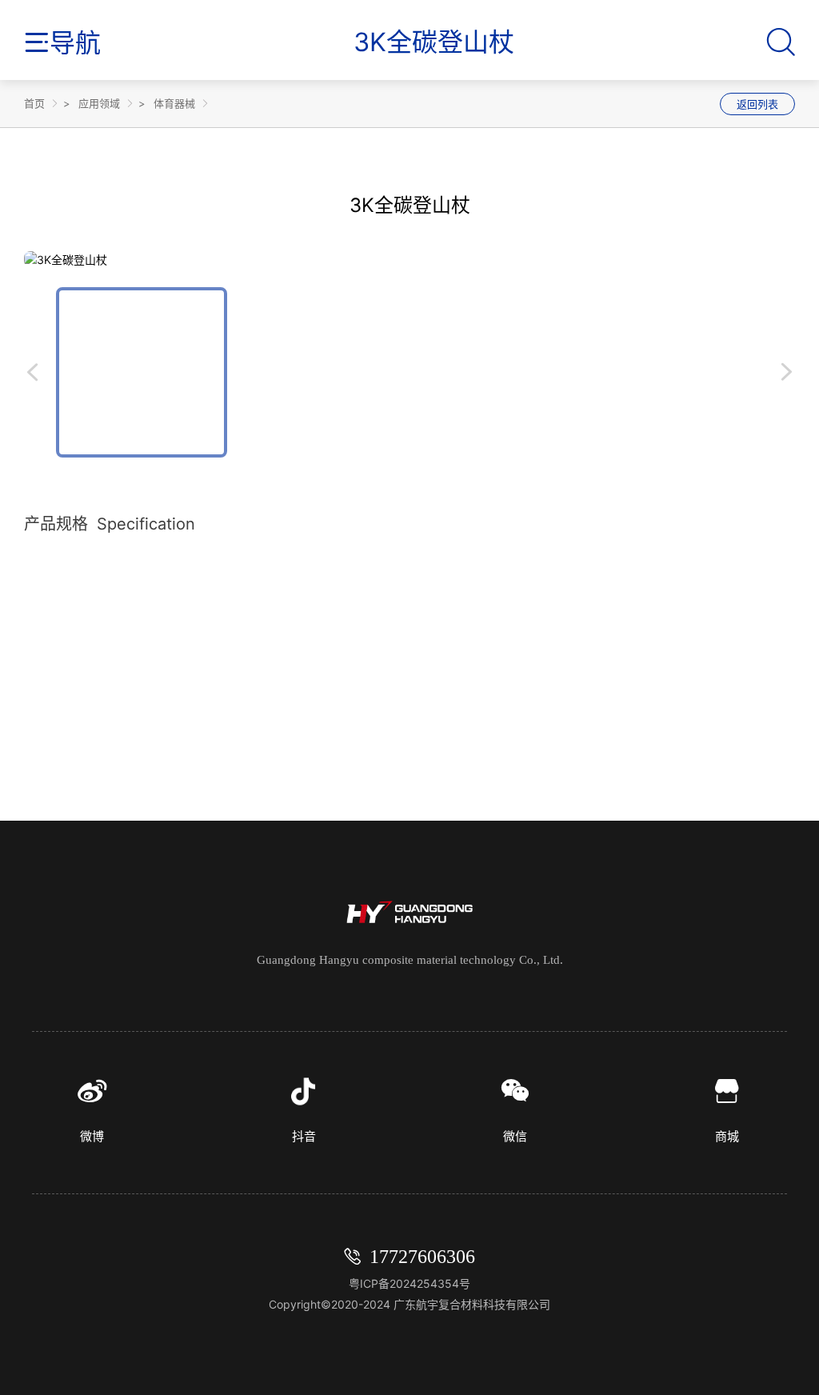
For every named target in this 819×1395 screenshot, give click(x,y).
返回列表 (757, 104)
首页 (34, 103)
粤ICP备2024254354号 (409, 1283)
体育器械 (174, 103)
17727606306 (422, 1256)
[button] (40, 372)
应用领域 (99, 103)
